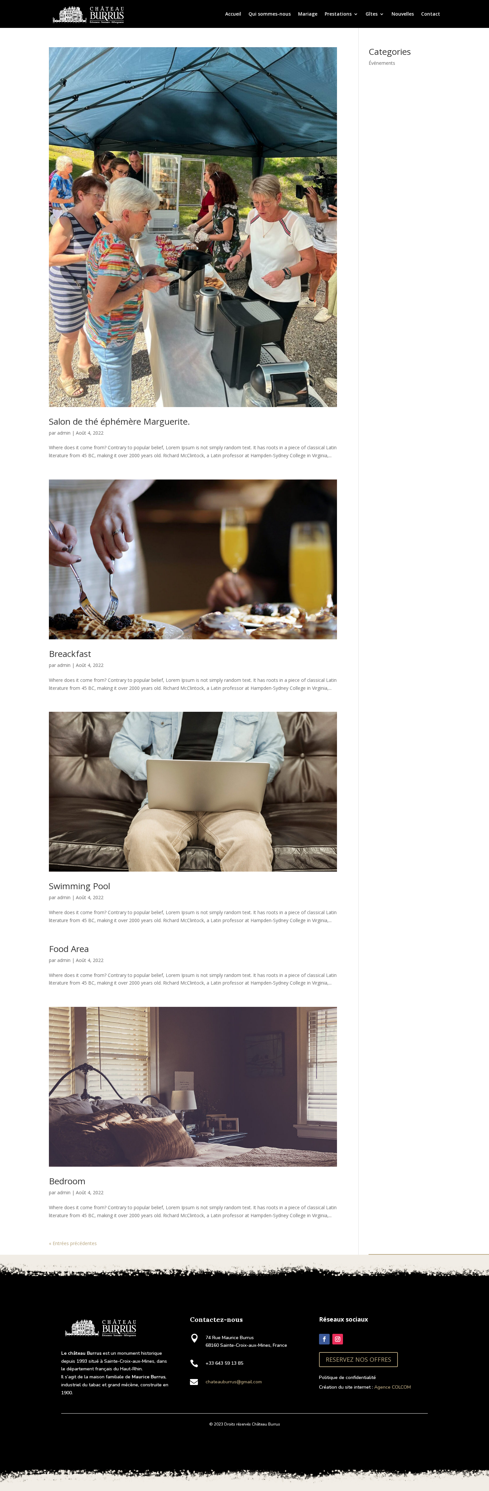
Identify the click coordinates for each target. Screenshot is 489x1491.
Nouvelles (403, 14)
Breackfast (70, 654)
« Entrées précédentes (73, 1243)
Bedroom (67, 1181)
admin (64, 433)
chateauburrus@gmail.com (234, 1382)
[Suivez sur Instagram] (337, 1339)
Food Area (69, 949)
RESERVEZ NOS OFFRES (358, 1359)
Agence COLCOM (392, 1387)
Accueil (233, 14)
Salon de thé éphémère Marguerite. (119, 421)
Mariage (307, 14)
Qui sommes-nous (269, 14)
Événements (382, 63)
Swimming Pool (79, 886)
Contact (430, 14)
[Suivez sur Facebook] (324, 1339)
